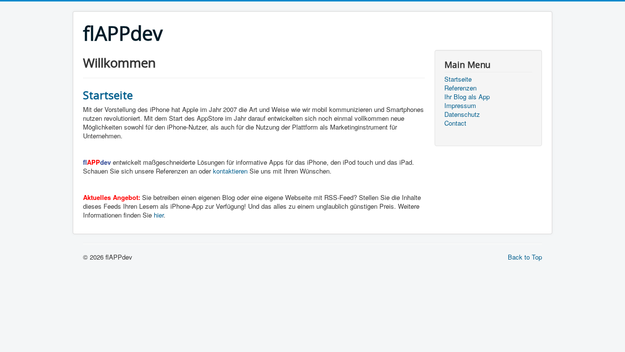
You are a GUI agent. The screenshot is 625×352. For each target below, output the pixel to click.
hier (159, 215)
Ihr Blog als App (467, 96)
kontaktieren (230, 171)
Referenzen (460, 88)
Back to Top (525, 257)
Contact (455, 123)
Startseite (108, 95)
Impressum (460, 105)
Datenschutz (462, 114)
